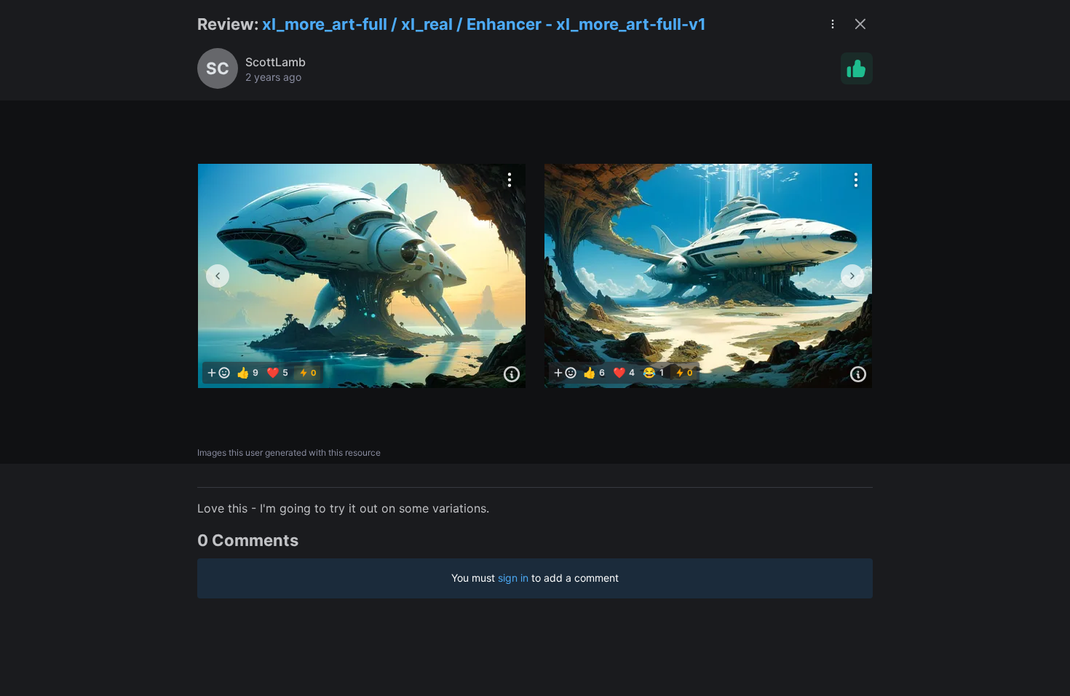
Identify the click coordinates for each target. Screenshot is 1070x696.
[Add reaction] (218, 373)
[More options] (509, 180)
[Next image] (852, 276)
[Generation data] (511, 374)
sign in (513, 578)
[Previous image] (217, 276)
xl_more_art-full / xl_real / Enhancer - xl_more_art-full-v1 (484, 24)
